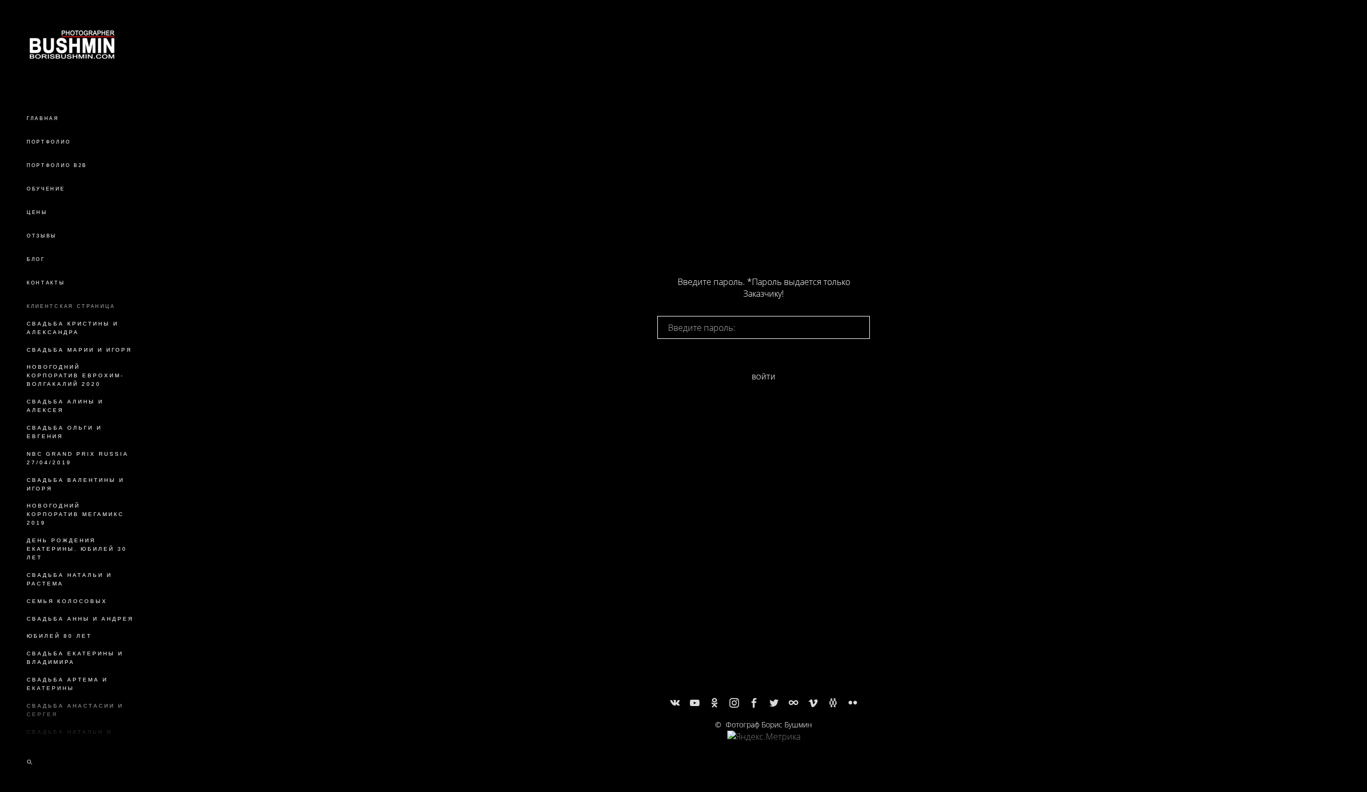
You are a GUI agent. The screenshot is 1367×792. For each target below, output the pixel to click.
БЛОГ (36, 259)
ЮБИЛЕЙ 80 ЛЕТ (59, 636)
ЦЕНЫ (37, 212)
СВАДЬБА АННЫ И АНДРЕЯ (80, 619)
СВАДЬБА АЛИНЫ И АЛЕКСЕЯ (65, 406)
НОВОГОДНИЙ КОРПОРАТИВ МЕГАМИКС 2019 (75, 514)
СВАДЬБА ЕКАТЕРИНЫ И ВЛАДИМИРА (75, 658)
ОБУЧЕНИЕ (46, 189)
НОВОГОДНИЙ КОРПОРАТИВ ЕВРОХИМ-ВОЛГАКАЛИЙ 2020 (75, 375)
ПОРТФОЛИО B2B (57, 165)
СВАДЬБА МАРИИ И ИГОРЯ (79, 350)
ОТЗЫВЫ (42, 236)
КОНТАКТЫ (46, 283)
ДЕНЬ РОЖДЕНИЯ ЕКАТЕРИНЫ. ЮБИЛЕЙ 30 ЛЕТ (77, 548)
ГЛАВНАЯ (43, 118)
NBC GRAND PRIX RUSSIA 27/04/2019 (77, 458)
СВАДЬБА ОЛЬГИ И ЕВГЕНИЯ (64, 432)
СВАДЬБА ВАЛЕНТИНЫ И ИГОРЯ (75, 484)
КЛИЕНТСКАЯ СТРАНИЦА (71, 306)
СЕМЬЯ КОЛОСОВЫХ (67, 601)
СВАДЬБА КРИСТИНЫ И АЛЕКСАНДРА (73, 328)
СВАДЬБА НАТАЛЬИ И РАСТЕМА (69, 579)
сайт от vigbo (763, 766)
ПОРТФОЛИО (48, 142)
